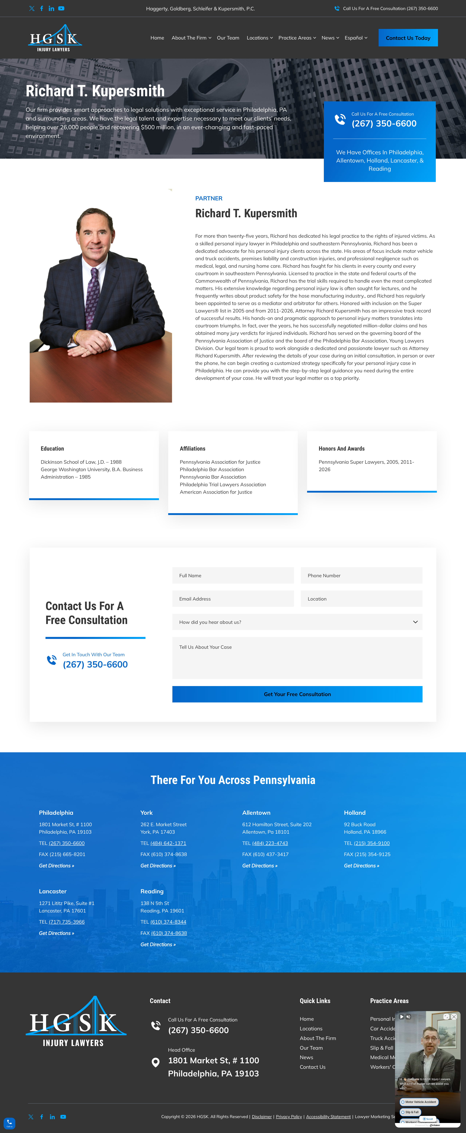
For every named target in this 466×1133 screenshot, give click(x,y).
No (227, 576)
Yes (238, 576)
